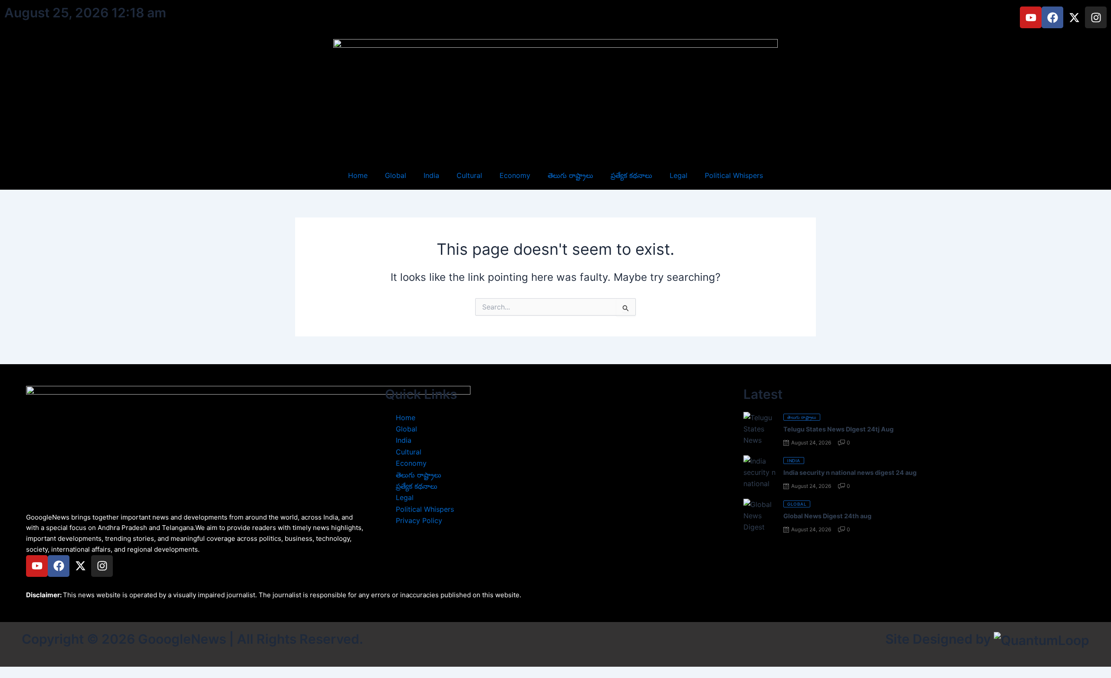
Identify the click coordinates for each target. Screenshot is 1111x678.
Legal (678, 175)
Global (395, 175)
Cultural (469, 175)
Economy (515, 175)
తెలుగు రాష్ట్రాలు (570, 175)
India (431, 175)
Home (358, 175)
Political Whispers (734, 175)
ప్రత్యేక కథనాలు (631, 175)
